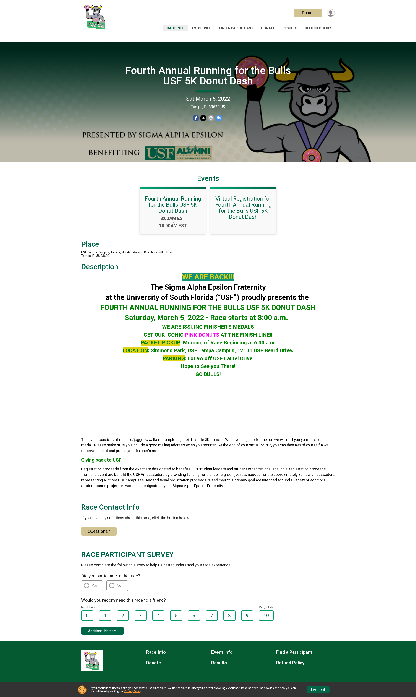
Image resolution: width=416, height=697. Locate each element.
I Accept (318, 689)
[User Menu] (331, 13)
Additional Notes (101, 631)
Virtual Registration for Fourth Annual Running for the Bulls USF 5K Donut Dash (243, 207)
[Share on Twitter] (203, 118)
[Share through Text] (218, 118)
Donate (308, 12)
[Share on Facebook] (196, 118)
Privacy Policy (132, 691)
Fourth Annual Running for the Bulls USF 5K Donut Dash (208, 75)
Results (290, 28)
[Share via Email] (211, 118)
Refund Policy (318, 28)
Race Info (175, 28)
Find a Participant (236, 28)
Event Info (202, 28)
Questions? (99, 531)
